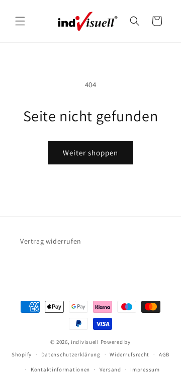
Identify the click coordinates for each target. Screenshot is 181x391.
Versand (110, 369)
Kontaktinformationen (60, 369)
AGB (164, 354)
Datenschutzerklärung (71, 354)
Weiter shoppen (90, 152)
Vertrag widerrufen (50, 241)
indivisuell (85, 341)
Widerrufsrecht (129, 354)
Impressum (144, 369)
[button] (20, 21)
